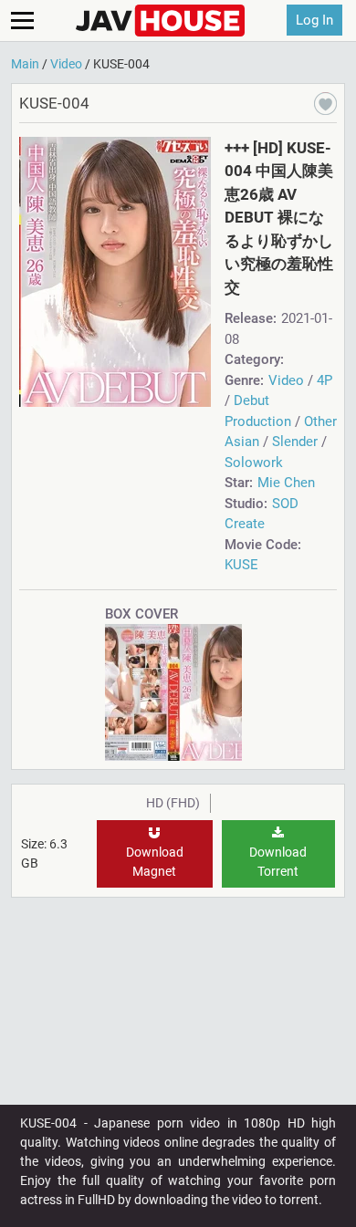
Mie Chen (286, 482)
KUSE (241, 564)
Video (286, 380)
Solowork (254, 462)
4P (324, 380)
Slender (295, 441)
